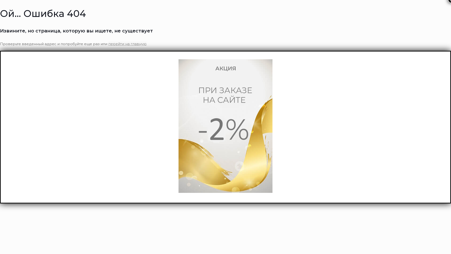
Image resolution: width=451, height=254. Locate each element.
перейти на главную (127, 44)
